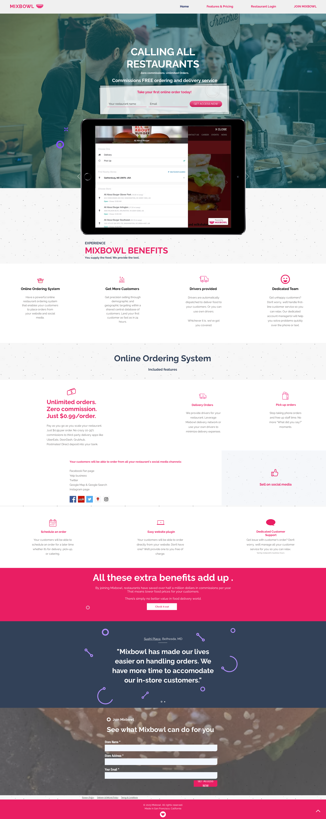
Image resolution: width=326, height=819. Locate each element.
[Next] (247, 177)
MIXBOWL (22, 6)
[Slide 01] (161, 702)
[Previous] (78, 177)
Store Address (113, 756)
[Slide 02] (164, 701)
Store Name (111, 742)
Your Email (111, 769)
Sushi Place (152, 639)
